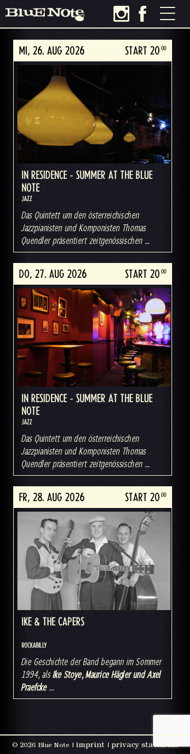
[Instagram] (121, 14)
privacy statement (144, 744)
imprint (90, 744)
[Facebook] (142, 14)
